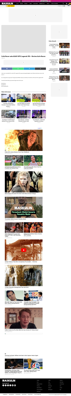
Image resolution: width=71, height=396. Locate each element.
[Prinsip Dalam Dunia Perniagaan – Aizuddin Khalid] (64, 45)
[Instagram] (59, 6)
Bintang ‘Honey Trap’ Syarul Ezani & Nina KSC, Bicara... (54, 78)
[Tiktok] (62, 6)
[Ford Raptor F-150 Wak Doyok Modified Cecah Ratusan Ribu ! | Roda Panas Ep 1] (8, 114)
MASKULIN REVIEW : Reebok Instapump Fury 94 (54, 70)
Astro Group (65, 394)
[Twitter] (60, 6)
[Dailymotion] (64, 6)
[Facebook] (58, 6)
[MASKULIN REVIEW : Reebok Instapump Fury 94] (64, 70)
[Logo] (7, 3)
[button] (63, 3)
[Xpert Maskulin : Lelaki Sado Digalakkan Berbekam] (39, 114)
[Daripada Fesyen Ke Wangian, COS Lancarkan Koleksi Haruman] (64, 61)
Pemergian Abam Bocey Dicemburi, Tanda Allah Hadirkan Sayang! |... (8, 105)
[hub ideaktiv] (66, 3)
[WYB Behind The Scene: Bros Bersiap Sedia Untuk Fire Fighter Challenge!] (64, 53)
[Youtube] (63, 6)
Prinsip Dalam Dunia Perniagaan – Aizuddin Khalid (54, 46)
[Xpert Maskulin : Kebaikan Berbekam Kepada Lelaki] (24, 114)
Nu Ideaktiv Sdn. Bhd (56, 394)
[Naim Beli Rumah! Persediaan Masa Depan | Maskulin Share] (39, 98)
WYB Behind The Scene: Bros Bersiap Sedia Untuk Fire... (54, 53)
